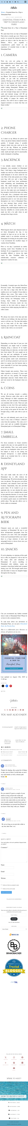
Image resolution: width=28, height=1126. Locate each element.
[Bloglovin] (12, 2)
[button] (26, 2)
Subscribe (14, 919)
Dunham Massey (7, 727)
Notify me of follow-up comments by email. (11, 885)
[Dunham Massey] (7, 721)
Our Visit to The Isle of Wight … (20, 741)
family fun (19, 749)
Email (2, 871)
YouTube (14, 1118)
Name (2, 865)
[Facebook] (10, 2)
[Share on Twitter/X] (4, 747)
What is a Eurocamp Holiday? (7, 741)
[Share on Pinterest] (6, 747)
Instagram (14, 1106)
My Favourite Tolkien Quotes (22, 753)
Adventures (18, 17)
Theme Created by (14, 1124)
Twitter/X (15, 1102)
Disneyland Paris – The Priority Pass (7, 753)
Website (3, 878)
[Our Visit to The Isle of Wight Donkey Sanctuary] (20, 734)
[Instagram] (4, 2)
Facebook (14, 1110)
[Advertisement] (14, 1001)
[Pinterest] (7, 2)
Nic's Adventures (10, 765)
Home (3, 12)
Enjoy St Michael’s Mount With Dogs (21, 728)
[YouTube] (13, 710)
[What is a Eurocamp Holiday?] (7, 734)
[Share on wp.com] (10, 747)
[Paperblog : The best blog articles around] (14, 983)
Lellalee (8, 818)
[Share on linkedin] (8, 747)
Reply (3, 783)
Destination (12, 749)
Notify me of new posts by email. (9, 888)
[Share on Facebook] (2, 747)
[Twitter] (2, 2)
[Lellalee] (14, 5)
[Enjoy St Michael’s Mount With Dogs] (20, 721)
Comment (4, 847)
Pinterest (15, 1114)
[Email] (23, 710)
